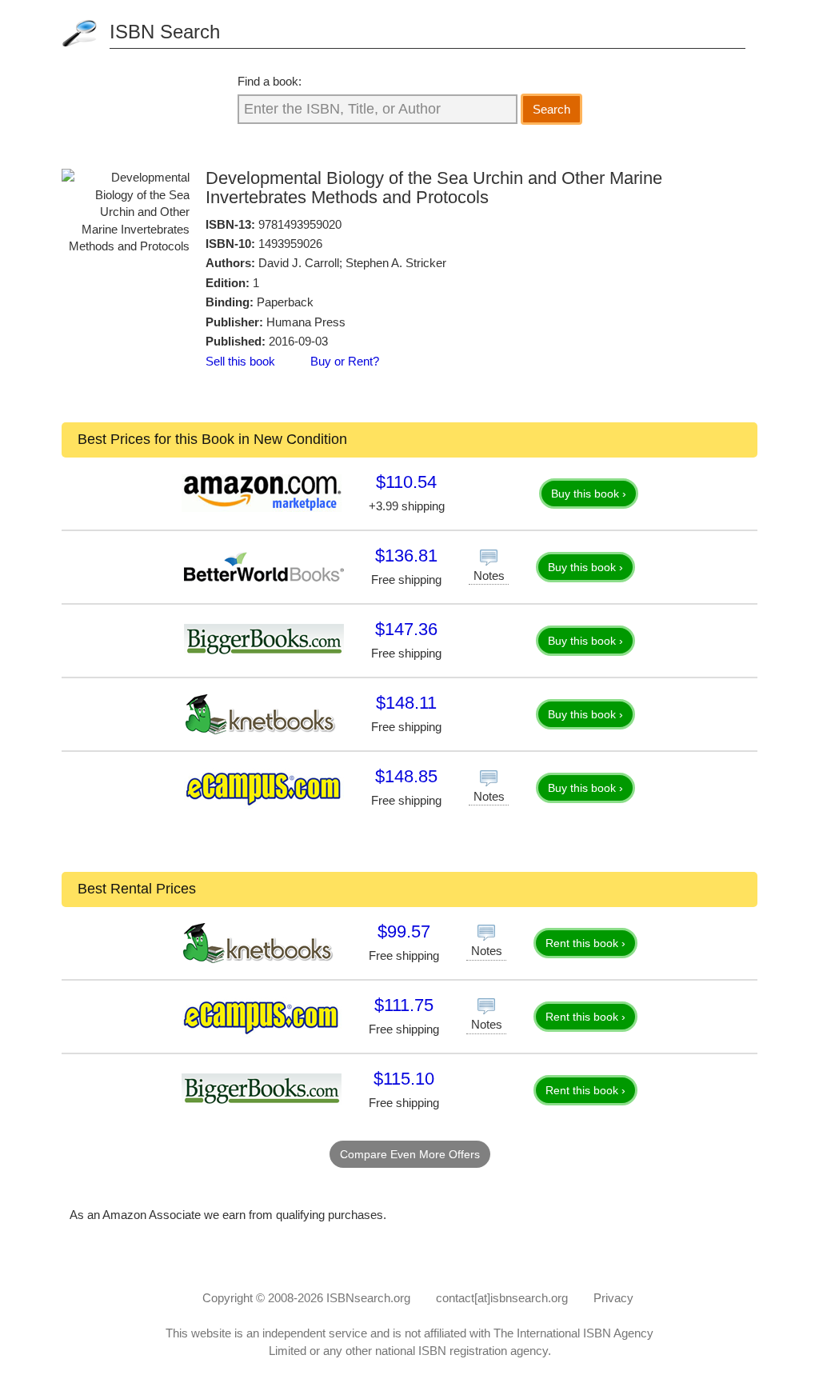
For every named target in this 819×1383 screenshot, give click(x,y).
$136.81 (406, 556)
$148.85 (406, 776)
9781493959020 (300, 224)
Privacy (613, 1298)
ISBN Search (165, 31)
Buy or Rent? (344, 361)
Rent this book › (585, 943)
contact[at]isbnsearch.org (502, 1298)
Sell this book (240, 361)
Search (551, 109)
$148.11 (406, 703)
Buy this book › (588, 493)
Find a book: (270, 81)
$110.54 (406, 482)
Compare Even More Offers (410, 1154)
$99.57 (404, 931)
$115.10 (404, 1079)
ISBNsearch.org (368, 1298)
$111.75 (403, 1005)
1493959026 (290, 243)
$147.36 (406, 629)
